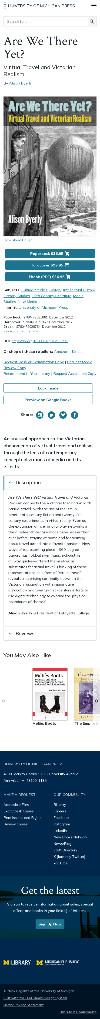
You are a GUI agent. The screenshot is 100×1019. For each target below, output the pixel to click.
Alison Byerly (20, 83)
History (55, 290)
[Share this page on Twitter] (51, 415)
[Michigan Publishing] (60, 962)
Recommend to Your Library (26, 373)
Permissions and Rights (22, 817)
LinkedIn (60, 830)
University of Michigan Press (43, 307)
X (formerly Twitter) (69, 856)
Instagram (61, 824)
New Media (27, 301)
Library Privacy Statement (23, 1005)
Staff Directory (65, 850)
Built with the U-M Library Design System (35, 998)
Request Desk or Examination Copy (33, 362)
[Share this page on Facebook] (74, 415)
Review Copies (15, 824)
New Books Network (70, 837)
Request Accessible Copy (75, 373)
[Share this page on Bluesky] (63, 415)
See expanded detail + (20, 331)
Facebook (61, 817)
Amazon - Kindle (68, 351)
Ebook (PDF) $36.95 (50, 276)
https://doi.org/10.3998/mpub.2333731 (40, 341)
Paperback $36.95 (50, 253)
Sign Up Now (50, 924)
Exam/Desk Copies (18, 811)
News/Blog (62, 843)
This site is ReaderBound (78, 1012)
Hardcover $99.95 (50, 265)
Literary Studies (16, 295)
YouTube (60, 863)
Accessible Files (16, 804)
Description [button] (28, 482)
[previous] (3, 700)
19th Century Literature (51, 295)
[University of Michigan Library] (20, 962)
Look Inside (48, 388)
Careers (59, 811)
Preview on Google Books (48, 399)
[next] (96, 700)
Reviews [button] (25, 633)
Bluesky (59, 804)
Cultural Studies (34, 290)
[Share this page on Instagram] (39, 415)
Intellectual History (79, 290)
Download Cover (17, 240)
